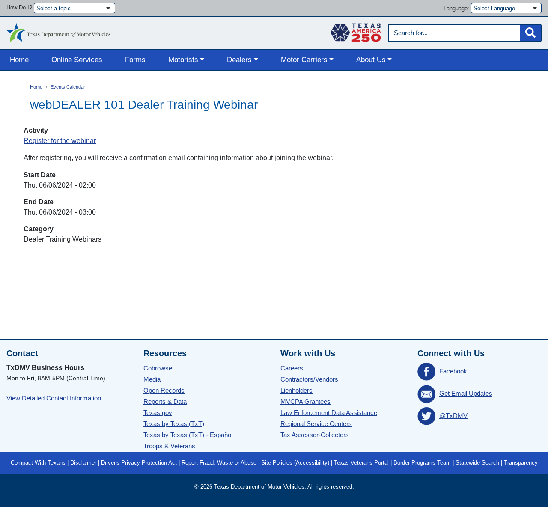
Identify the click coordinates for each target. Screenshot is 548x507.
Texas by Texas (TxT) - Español (187, 434)
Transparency (521, 462)
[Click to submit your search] (530, 33)
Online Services (76, 60)
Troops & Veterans (169, 446)
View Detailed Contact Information (53, 398)
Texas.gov (157, 412)
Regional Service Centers (316, 423)
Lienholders (296, 390)
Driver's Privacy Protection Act (139, 462)
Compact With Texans (38, 462)
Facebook (453, 371)
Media (152, 379)
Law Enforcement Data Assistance (328, 412)
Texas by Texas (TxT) (173, 423)
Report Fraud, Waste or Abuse (219, 462)
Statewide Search (477, 462)
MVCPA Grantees (305, 401)
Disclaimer (83, 462)
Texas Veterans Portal (361, 462)
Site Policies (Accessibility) (295, 462)
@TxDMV (453, 415)
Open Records (164, 390)
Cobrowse (157, 368)
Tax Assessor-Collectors (314, 434)
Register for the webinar (60, 140)
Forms (135, 60)
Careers (291, 368)
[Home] (58, 30)
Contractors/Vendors (309, 379)
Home (19, 60)
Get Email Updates (465, 393)
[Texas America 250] (356, 30)
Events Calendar (68, 86)
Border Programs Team (422, 462)
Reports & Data (165, 401)
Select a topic (53, 8)
